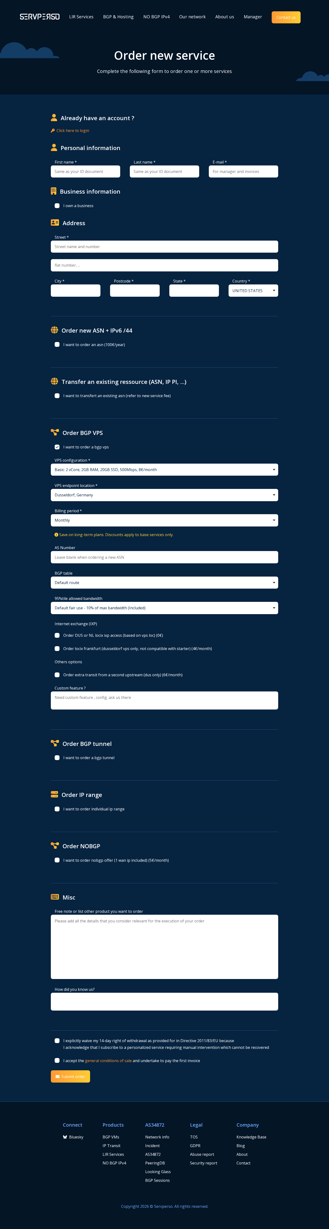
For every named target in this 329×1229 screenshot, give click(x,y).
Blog (241, 1145)
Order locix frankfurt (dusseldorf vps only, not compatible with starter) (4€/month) (137, 648)
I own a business (78, 205)
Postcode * (124, 281)
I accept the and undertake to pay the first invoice (131, 1060)
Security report (203, 1163)
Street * (62, 237)
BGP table (63, 573)
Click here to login (73, 130)
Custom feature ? (70, 688)
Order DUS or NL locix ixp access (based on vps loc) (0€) (113, 635)
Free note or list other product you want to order (99, 911)
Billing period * (68, 510)
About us (224, 16)
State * (179, 281)
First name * (66, 162)
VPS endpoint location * (76, 485)
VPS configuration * (72, 460)
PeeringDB (155, 1163)
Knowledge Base (251, 1137)
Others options (68, 661)
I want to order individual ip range (94, 809)
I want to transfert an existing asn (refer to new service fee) (117, 395)
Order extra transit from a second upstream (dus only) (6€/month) (123, 674)
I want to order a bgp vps (86, 447)
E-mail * (220, 162)
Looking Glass (158, 1171)
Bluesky (76, 1137)
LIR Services (81, 16)
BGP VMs (111, 1137)
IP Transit (111, 1145)
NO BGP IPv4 (156, 16)
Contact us (286, 17)
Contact (243, 1163)
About (242, 1154)
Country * (241, 281)
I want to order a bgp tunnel (88, 757)
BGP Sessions (157, 1180)
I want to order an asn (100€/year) (94, 344)
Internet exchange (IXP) (76, 623)
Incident (152, 1145)
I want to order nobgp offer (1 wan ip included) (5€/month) (116, 860)
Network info (157, 1137)
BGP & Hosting (118, 16)
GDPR (195, 1145)
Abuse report (202, 1154)
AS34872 (153, 1154)
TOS (194, 1137)
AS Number (65, 547)
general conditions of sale (108, 1060)
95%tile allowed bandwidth (78, 598)
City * (60, 281)
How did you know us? (75, 989)
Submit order (73, 1076)
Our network (192, 16)
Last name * (145, 162)
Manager (253, 16)
